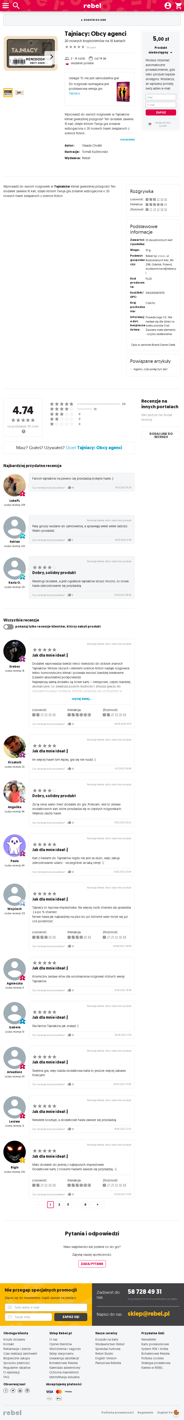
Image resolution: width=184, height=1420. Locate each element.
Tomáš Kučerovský (95, 152)
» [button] (97, 1204)
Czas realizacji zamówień (20, 1353)
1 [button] (50, 1205)
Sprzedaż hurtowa (107, 1349)
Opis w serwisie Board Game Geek (153, 344)
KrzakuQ (14, 762)
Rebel (86, 158)
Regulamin (145, 1412)
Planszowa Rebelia (108, 1363)
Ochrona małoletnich (64, 1372)
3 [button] (68, 1204)
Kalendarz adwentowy (64, 1367)
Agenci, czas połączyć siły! (150, 369)
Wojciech (14, 909)
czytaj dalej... (82, 699)
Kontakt (8, 1344)
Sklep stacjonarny (61, 1353)
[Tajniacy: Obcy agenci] (30, 53)
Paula (15, 861)
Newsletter (148, 1339)
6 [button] (85, 1204)
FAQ (6, 1377)
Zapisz (161, 112)
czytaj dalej (127, 139)
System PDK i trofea (154, 1349)
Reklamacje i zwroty (17, 1349)
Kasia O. (15, 583)
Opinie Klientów (60, 1344)
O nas (53, 1339)
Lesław (14, 1121)
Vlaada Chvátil (92, 145)
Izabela (14, 1027)
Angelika (14, 807)
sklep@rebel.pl (149, 1313)
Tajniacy (74, 93)
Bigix (15, 1167)
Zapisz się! (70, 1317)
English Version (106, 1358)
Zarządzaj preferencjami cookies (176, 1412)
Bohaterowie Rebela (63, 1363)
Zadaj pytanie (92, 1264)
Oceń (94, 447)
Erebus (14, 666)
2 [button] (59, 1204)
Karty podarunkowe (155, 1344)
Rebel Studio (104, 1353)
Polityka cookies (152, 1358)
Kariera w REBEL (152, 1367)
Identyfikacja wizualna (64, 1377)
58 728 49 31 (145, 1292)
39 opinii (91, 47)
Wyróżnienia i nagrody (65, 1349)
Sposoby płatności (16, 1363)
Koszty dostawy (14, 1339)
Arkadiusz (14, 1072)
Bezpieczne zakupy (16, 1358)
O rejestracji (11, 1372)
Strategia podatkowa (155, 1363)
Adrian (15, 542)
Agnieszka (15, 983)
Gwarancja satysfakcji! (64, 1358)
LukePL (14, 501)
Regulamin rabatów (17, 1367)
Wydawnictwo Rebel (109, 1344)
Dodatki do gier (94, 20)
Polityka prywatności (117, 1412)
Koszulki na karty (106, 1339)
